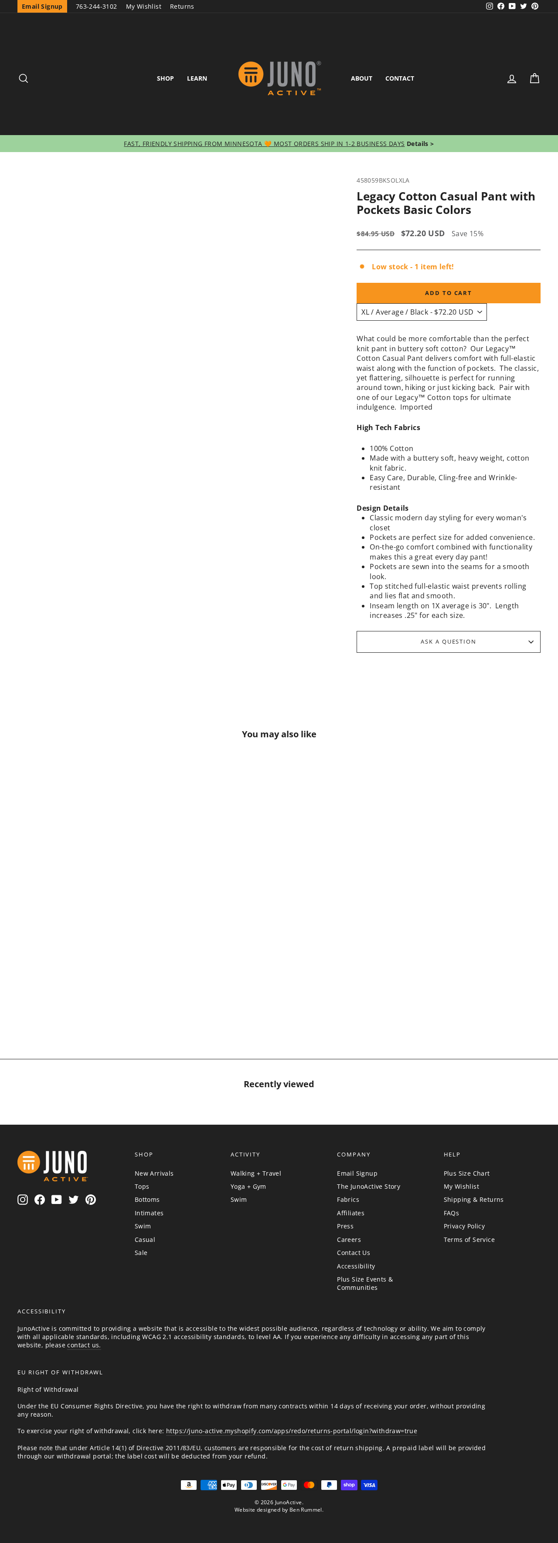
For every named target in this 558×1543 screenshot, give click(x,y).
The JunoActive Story (368, 1186)
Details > (419, 143)
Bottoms (147, 1199)
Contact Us (353, 1252)
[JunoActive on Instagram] (22, 1199)
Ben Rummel (305, 1509)
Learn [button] (197, 78)
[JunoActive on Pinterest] (90, 1199)
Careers (349, 1239)
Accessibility (356, 1266)
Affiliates (350, 1213)
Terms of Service (469, 1239)
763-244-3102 (96, 6)
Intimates (149, 1213)
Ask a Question (448, 641)
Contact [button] (399, 78)
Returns (182, 6)
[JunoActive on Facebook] (39, 1199)
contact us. (84, 1345)
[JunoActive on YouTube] (56, 1199)
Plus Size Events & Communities (365, 1283)
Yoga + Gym (248, 1186)
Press (345, 1226)
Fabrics (348, 1199)
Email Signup (357, 1173)
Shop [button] (165, 78)
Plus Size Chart (467, 1173)
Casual (145, 1239)
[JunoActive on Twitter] (73, 1199)
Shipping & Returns (474, 1199)
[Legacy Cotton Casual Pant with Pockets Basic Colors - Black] (79, 991)
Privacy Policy (464, 1226)
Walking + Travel (256, 1173)
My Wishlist (143, 6)
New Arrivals (154, 1173)
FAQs (451, 1213)
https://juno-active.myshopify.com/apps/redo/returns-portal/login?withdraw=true (291, 1431)
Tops (142, 1186)
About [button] (361, 78)
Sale (141, 1252)
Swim (143, 1226)
